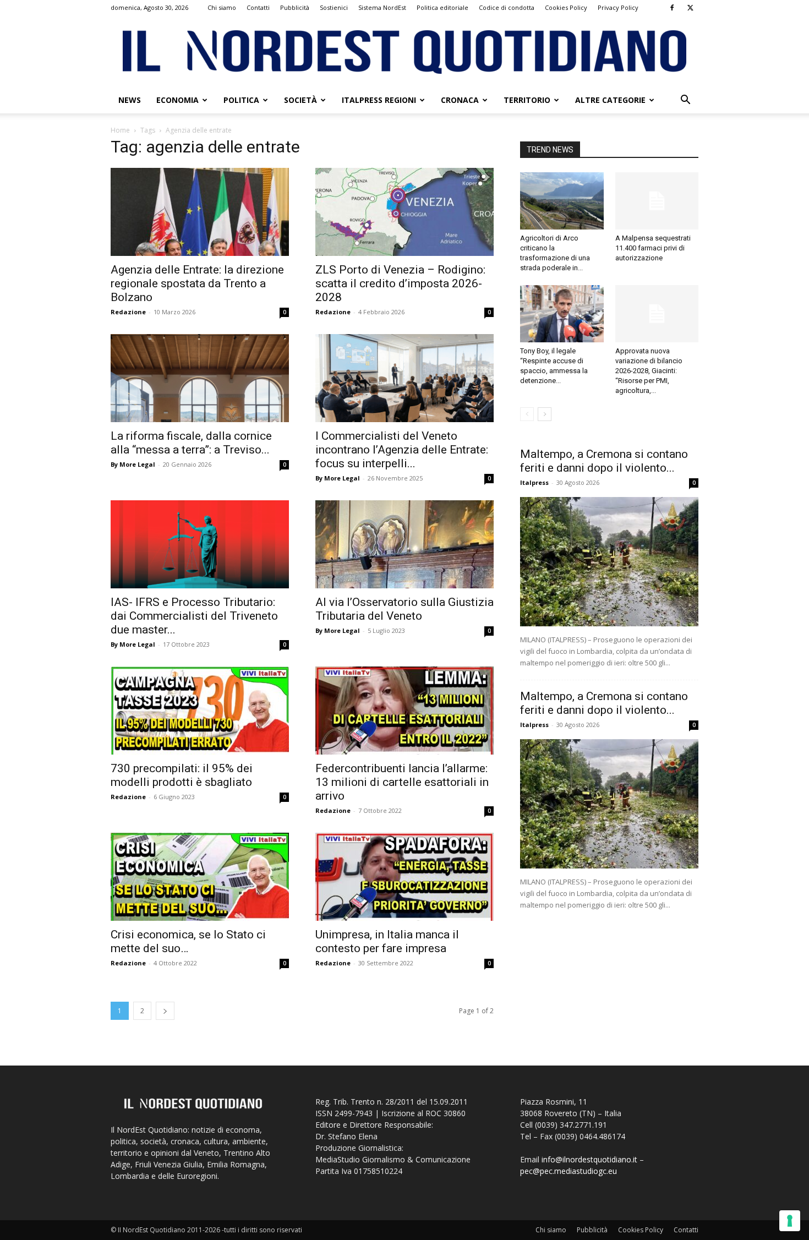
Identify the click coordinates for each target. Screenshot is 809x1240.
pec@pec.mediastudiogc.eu (568, 1171)
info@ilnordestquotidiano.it (589, 1159)
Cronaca (460, 100)
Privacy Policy (618, 7)
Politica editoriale (442, 7)
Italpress (534, 482)
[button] (685, 101)
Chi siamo (221, 7)
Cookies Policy (566, 7)
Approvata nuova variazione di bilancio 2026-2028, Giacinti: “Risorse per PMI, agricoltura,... (648, 371)
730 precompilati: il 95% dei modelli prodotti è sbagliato (182, 775)
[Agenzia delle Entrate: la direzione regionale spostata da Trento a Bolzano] (200, 212)
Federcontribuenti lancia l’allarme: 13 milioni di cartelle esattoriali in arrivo (402, 782)
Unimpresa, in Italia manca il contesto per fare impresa (387, 941)
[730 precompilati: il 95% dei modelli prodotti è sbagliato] (200, 711)
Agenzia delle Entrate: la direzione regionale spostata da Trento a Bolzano (197, 283)
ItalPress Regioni (379, 100)
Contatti (258, 7)
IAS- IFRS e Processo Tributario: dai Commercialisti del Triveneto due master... (194, 616)
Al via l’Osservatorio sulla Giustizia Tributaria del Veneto (404, 609)
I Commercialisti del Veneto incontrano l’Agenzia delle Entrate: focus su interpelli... (401, 449)
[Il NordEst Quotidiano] (404, 52)
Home (120, 130)
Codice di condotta (506, 7)
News (129, 100)
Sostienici (334, 7)
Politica (241, 100)
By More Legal (133, 464)
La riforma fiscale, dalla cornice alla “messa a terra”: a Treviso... (191, 442)
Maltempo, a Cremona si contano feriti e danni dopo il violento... (604, 460)
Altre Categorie (610, 100)
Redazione (128, 312)
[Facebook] (672, 7)
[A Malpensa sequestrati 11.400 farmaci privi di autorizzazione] (657, 201)
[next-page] (165, 1011)
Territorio (527, 100)
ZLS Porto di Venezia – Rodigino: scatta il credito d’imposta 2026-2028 (400, 283)
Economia (177, 100)
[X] (690, 7)
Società (300, 100)
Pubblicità (294, 7)
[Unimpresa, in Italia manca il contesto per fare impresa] (404, 877)
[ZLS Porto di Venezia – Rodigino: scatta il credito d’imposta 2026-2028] (404, 212)
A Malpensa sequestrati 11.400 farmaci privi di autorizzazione (653, 248)
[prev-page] (527, 414)
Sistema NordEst (382, 7)
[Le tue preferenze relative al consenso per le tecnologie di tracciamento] (789, 1220)
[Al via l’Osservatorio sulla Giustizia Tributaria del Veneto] (404, 544)
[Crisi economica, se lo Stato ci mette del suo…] (200, 877)
